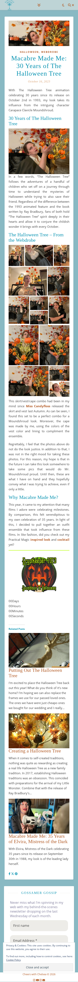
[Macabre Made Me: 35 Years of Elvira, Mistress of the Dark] (39, 816)
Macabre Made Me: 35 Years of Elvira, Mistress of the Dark (38, 839)
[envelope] (43, 980)
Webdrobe (49, 52)
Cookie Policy (13, 960)
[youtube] (38, 980)
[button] (16, 255)
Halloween (29, 52)
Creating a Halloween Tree (35, 750)
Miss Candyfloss (38, 406)
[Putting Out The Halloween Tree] (39, 646)
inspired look (40, 540)
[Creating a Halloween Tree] (39, 730)
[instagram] (34, 980)
